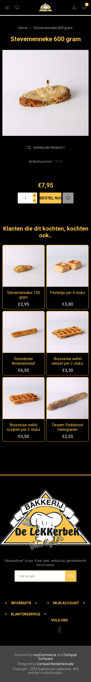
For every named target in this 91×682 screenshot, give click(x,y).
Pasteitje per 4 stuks (67, 292)
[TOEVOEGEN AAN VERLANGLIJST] (68, 198)
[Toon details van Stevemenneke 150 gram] (23, 266)
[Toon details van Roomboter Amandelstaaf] (23, 332)
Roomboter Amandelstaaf (23, 361)
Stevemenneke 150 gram (23, 295)
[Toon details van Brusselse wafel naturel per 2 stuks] (67, 332)
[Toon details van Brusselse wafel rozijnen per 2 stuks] (23, 398)
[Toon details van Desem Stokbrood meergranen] (67, 398)
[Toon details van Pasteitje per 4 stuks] (67, 266)
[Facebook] (60, 630)
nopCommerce (44, 655)
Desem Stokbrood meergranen (67, 427)
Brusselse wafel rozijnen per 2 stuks (23, 427)
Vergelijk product (49, 147)
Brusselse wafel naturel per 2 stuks (67, 361)
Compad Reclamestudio (55, 664)
